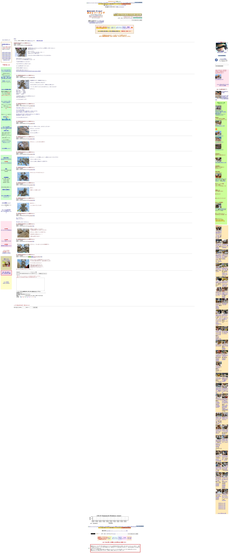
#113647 (217, 271)
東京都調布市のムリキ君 (220, 125)
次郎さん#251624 (225, 406)
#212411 (217, 485)
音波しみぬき (9, 77)
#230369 (225, 459)
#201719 (217, 336)
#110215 (226, 470)
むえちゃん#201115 (218, 458)
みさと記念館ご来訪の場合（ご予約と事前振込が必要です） (109, 31)
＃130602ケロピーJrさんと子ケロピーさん (225, 274)
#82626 (217, 306)
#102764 (225, 469)
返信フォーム (30, 40)
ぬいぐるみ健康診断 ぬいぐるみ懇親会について (6, 211)
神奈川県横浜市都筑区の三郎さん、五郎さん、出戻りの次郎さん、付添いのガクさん (225, 401)
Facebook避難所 (223, 58)
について (6, 148)
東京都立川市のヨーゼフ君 (219, 495)
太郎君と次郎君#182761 (224, 407)
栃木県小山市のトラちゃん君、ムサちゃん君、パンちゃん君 (219, 333)
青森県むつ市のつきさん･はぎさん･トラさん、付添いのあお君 (219, 419)
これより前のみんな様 (222, 513)
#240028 (217, 407)
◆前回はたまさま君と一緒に (219, 391)
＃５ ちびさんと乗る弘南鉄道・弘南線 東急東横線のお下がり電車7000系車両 (221, 97)
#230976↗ (218, 358)
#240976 (223, 348)
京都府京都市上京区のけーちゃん (219, 315)
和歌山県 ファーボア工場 (6, 141)
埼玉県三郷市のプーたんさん (219, 379)
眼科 (6, 168)
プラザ (131, 18)
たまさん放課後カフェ (92, 21)
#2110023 (224, 500)
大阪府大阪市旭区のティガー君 (225, 345)
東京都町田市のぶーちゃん (225, 245)
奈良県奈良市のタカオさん (219, 367)
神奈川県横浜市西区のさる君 (220, 162)
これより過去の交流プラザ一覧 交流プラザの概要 (222, 85)
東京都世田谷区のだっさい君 (219, 345)
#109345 (223, 180)
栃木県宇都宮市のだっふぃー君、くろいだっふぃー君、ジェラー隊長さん (225, 317)
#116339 (217, 471)
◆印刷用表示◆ (40, 40)
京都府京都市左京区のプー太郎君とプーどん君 (220, 179)
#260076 (217, 360)
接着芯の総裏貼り (6, 189)
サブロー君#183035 (218, 446)
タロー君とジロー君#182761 (219, 443)
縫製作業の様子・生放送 (221, 52)
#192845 (223, 349)
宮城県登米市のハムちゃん (225, 356)
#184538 (217, 308)
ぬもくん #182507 (218, 460)
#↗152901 (218, 402)
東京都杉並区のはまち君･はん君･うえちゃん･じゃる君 (219, 479)
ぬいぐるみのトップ (6, 39)
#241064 (217, 248)
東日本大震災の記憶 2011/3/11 (219, 111)
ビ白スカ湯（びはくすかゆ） (6, 78)
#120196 (223, 485)
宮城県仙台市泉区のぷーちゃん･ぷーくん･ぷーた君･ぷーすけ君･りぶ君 (225, 283)
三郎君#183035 (225, 409)
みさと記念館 (95, 15)
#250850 (217, 359)
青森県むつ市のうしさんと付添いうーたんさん (225, 430)
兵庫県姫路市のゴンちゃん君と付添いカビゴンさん (225, 457)
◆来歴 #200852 (224, 381)
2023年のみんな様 (221, 505)
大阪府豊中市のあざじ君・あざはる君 (219, 245)
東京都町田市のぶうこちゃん (219, 269)
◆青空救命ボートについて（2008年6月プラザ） (220, 114)
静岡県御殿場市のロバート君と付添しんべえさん (219, 469)
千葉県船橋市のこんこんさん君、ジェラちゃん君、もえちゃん (225, 496)
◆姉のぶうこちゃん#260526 (225, 246)
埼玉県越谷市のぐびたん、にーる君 (219, 430)
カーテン (122, 5)
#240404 (217, 247)
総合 (125, 5)
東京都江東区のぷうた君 (219, 456)
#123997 (217, 401)
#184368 (223, 482)
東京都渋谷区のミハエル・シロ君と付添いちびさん (225, 479)
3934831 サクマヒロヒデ (120, 6)
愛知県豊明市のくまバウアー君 (219, 399)
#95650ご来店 (218, 338)
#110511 (223, 486)
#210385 (225, 481)
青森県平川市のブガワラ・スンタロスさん (225, 418)
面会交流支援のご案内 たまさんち (96, 22)
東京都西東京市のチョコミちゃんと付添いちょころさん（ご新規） (225, 390)
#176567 (217, 337)
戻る (15, 38)
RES (31, 45)
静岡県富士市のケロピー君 (225, 269)
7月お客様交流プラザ (219, 142)
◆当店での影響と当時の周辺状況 (220, 112)
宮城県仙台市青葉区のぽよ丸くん (225, 379)
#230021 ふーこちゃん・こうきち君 (219, 324)
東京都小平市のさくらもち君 (225, 468)
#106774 (217, 180)
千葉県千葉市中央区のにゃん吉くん (219, 282)
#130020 (217, 483)
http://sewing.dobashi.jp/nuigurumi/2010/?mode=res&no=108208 (28, 71)
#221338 (217, 238)
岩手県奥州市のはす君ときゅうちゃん (219, 304)
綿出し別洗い (3, 77)
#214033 (217, 497)
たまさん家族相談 (100, 21)
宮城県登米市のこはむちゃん (219, 356)
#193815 (220, 261)
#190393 (217, 498)
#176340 (217, 484)
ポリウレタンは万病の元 (6, 162)
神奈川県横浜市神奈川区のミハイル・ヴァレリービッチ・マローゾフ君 (219, 234)
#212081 (222, 209)
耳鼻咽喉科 (6, 177)
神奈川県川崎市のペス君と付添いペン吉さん (225, 332)
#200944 (223, 257)
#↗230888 (218, 406)
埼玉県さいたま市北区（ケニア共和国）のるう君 (225, 294)
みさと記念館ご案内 (100, 20)
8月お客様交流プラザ (219, 79)
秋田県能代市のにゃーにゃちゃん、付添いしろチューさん (219, 294)
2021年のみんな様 (221, 508)
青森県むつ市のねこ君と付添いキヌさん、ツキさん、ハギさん (225, 441)
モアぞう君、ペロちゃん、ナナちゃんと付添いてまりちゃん (219, 320)
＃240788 (219, 237)
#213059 (223, 296)
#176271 (223, 259)
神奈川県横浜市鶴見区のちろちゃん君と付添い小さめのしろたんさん (219, 257)
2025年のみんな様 (221, 503)
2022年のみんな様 (221, 507)
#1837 (220, 270)
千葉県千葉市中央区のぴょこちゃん (225, 255)
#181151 (217, 499)
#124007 (223, 297)
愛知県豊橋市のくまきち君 (225, 304)
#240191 (219, 496)
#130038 (223, 484)
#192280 (220, 382)
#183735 (217, 307)
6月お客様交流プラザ (219, 149)
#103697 (223, 487)
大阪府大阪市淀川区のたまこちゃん (219, 389)
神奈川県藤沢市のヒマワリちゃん (220, 209)
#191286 (217, 369)
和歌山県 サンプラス (6, 142)
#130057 (226, 270)
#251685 (217, 423)
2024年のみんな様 (221, 504)
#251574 (220, 422)
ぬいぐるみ (110, 5)
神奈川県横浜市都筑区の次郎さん (219, 441)
